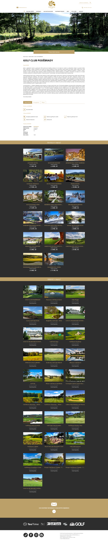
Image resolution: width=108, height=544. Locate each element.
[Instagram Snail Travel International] (36, 536)
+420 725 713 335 (72, 537)
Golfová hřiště (30, 11)
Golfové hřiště (31, 56)
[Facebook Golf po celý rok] (31, 536)
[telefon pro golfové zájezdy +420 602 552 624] (25, 536)
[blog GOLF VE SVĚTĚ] (41, 536)
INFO (68, 11)
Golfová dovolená (48, 11)
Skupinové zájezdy (59, 11)
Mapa (43, 102)
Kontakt (81, 11)
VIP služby (74, 11)
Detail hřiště (27, 102)
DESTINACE (38, 11)
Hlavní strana (25, 56)
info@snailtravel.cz (23, 7)
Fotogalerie (36, 102)
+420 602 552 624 (87, 7)
